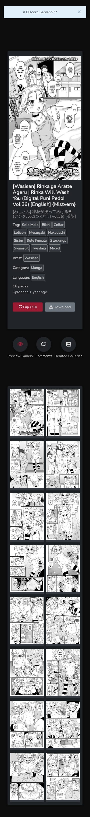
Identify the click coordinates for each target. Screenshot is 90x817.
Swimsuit (21, 248)
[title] (27, 412)
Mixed (55, 248)
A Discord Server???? (40, 11)
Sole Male (30, 224)
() (30, 306)
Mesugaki (37, 232)
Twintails (39, 248)
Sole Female (37, 240)
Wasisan (31, 257)
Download (62, 306)
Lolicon (20, 232)
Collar (59, 224)
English (38, 277)
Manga (36, 267)
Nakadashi (56, 232)
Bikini (46, 224)
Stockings (58, 240)
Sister (18, 240)
